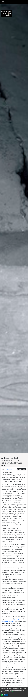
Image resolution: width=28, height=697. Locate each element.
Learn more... (15, 691)
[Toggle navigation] (3, 2)
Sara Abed (9, 469)
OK (2, 694)
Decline (6, 694)
